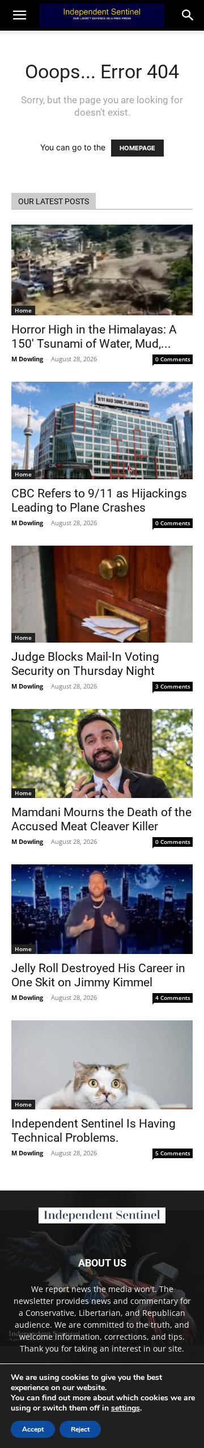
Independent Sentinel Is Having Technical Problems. (93, 1131)
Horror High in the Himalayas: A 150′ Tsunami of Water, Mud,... (94, 337)
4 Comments (172, 998)
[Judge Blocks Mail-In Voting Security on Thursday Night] (102, 594)
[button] (188, 15)
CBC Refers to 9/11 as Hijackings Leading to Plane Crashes (99, 500)
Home (23, 310)
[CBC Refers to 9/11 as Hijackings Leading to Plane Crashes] (102, 430)
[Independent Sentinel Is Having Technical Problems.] (102, 1064)
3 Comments (172, 686)
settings (125, 1408)
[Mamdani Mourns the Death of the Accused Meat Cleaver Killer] (102, 753)
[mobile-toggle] (19, 15)
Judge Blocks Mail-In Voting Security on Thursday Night (85, 664)
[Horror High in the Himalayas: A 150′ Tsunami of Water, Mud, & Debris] (102, 270)
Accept (33, 1429)
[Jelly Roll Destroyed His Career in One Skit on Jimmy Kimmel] (102, 909)
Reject (80, 1429)
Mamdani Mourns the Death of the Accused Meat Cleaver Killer (101, 819)
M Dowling (27, 358)
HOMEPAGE (137, 148)
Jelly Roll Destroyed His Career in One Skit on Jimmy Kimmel (98, 975)
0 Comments (172, 359)
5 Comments (172, 1153)
